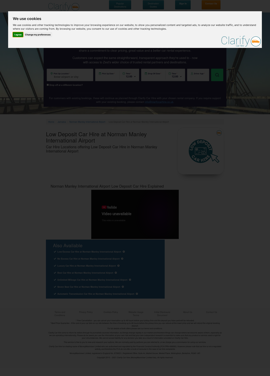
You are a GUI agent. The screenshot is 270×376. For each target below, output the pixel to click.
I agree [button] (18, 34)
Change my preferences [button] (38, 34)
